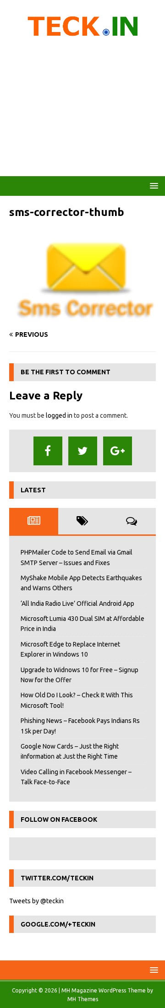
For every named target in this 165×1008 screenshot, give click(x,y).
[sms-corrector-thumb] (82, 317)
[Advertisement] (82, 110)
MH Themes (82, 999)
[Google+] (117, 451)
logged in (59, 415)
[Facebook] (47, 451)
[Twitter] (82, 451)
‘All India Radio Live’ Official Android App (77, 603)
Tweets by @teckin (36, 901)
